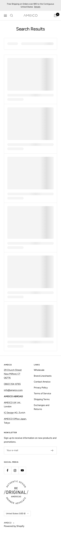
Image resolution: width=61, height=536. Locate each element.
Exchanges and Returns (41, 407)
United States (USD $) (16, 513)
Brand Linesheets (43, 375)
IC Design (9, 412)
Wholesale (39, 370)
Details (37, 7)
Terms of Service (42, 393)
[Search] (11, 15)
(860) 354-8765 (12, 384)
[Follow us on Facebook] (7, 470)
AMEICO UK (10, 402)
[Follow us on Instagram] (15, 470)
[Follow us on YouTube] (22, 470)
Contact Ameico (42, 381)
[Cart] (55, 15)
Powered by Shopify (14, 526)
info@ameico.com (13, 390)
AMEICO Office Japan (15, 419)
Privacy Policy (41, 387)
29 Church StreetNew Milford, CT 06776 (13, 374)
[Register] (52, 450)
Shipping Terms (42, 399)
